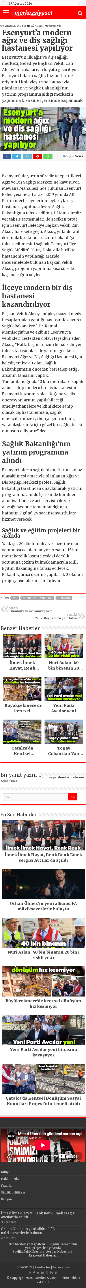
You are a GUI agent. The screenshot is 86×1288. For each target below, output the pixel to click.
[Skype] (51, 1272)
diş (15, 597)
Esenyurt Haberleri (37, 597)
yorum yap (55, 25)
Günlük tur (42, 1267)
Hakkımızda (10, 1179)
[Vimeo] (56, 1272)
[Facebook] (34, 1272)
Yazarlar (7, 1186)
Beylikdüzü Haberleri (28, 1252)
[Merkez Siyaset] (32, 13)
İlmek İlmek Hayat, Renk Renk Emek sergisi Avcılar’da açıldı (38, 1215)
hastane (64, 597)
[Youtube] (47, 1272)
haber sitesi (61, 1267)
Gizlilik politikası (13, 1192)
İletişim (6, 1199)
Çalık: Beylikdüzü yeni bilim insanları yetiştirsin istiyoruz (55, 616)
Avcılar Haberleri (59, 1252)
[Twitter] (38, 1272)
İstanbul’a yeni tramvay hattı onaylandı (31, 609)
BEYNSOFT (24, 1267)
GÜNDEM (37, 25)
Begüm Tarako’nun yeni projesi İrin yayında (51, 1246)
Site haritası (17, 1244)
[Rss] (30, 1272)
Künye (5, 1172)
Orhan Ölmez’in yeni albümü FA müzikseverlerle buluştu (28, 1231)
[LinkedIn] (42, 1272)
